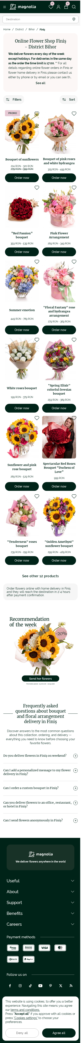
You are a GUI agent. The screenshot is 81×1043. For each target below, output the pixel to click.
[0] (50, 7)
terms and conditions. (25, 1009)
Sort (72, 99)
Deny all (22, 1033)
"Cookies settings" (26, 1018)
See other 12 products (40, 576)
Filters (17, 99)
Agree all (59, 1033)
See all (40, 83)
